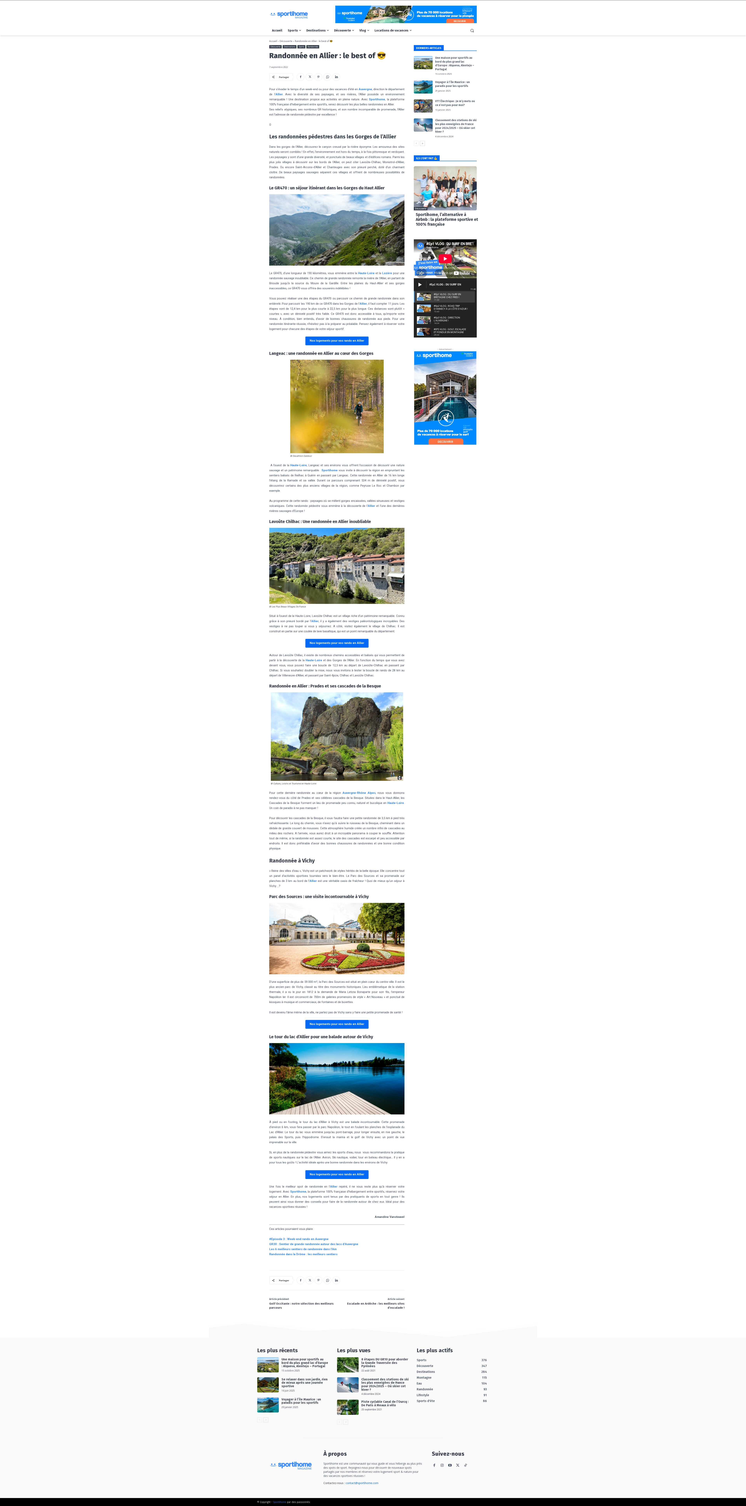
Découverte (286, 41)
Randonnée (313, 46)
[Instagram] (442, 1465)
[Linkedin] (336, 77)
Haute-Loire (366, 273)
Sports (301, 46)
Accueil (273, 41)
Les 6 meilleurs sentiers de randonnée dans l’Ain (303, 1249)
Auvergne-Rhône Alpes (359, 793)
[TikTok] (465, 1465)
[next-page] (422, 143)
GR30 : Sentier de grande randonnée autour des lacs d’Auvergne (313, 1244)
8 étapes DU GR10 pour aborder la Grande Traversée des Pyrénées (384, 1362)
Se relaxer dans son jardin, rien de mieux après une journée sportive (304, 1382)
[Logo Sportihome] (300, 15)
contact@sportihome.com (362, 1483)
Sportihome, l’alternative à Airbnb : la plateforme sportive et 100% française (447, 219)
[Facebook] (300, 77)
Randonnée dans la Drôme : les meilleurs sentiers (303, 1254)
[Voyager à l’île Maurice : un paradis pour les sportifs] (423, 87)
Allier (279, 94)
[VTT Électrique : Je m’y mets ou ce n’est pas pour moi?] (423, 106)
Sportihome (377, 99)
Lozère (387, 273)
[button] (472, 30)
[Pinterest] (318, 77)
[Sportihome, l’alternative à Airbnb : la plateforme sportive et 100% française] (445, 188)
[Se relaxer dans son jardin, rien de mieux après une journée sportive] (268, 1384)
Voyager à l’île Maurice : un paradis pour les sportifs (301, 1401)
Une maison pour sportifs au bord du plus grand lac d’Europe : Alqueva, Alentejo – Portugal (304, 1362)
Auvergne (365, 89)
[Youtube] (449, 1465)
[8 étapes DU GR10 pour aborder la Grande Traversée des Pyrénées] (348, 1364)
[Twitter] (309, 77)
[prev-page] (416, 143)
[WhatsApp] (327, 77)
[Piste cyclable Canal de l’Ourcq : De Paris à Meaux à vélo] (348, 1407)
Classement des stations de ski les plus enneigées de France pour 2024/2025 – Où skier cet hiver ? (385, 1384)
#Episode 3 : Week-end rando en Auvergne (299, 1239)
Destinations (289, 46)
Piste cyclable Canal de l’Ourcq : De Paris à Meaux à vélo (385, 1403)
